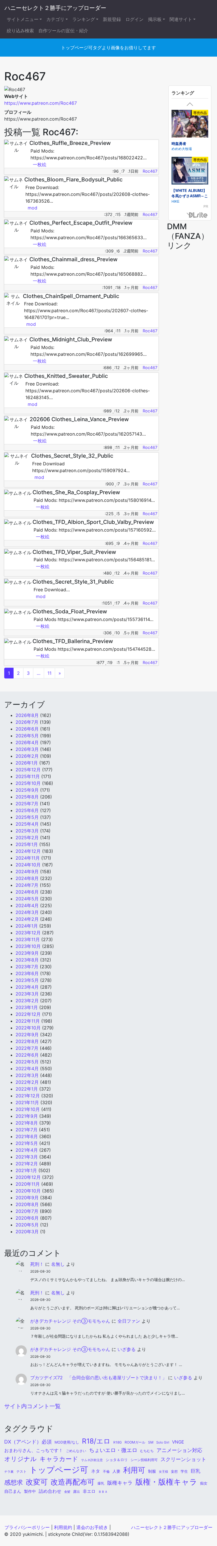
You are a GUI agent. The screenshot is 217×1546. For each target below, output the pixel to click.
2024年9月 (27, 871)
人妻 (116, 1471)
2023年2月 (27, 1000)
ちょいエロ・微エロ (113, 1450)
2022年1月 (27, 1089)
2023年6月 (27, 973)
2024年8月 (27, 878)
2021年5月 (27, 1143)
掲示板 (155, 19)
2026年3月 (27, 749)
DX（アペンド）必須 (28, 1442)
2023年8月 (27, 960)
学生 (184, 1471)
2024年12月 (28, 851)
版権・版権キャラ (166, 1481)
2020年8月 (27, 1204)
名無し (58, 1264)
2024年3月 (27, 912)
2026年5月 (27, 735)
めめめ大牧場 (182, 148)
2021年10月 (28, 1109)
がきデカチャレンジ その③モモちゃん (70, 1321)
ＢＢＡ (103, 1492)
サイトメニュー (22, 19)
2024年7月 (27, 885)
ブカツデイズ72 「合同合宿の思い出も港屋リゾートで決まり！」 (98, 1377)
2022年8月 (27, 1041)
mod (32, 208)
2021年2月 (27, 1163)
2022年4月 (27, 1068)
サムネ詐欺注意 (92, 1460)
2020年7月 (27, 1211)
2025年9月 (27, 790)
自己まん (12, 1491)
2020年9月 (27, 1197)
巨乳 (195, 1471)
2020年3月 (27, 1231)
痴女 (203, 1483)
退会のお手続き (92, 1527)
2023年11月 (28, 939)
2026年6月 (27, 729)
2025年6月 (27, 810)
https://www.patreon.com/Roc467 (40, 103)
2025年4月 (27, 824)
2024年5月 (27, 899)
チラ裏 (9, 1472)
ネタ (95, 1471)
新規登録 (112, 19)
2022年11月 (28, 1021)
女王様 (163, 1472)
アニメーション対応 (179, 1450)
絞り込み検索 (20, 30)
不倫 (106, 1471)
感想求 (13, 1482)
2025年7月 (27, 803)
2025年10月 (28, 783)
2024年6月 (27, 892)
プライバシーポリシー (27, 1527)
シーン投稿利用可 (144, 1460)
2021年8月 (27, 1123)
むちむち (147, 1451)
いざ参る (127, 1349)
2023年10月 (28, 946)
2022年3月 (27, 1075)
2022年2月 (27, 1082)
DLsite (198, 215)
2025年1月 (27, 844)
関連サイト (181, 19)
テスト (21, 1472)
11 (49, 673)
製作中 (30, 1491)
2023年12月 (28, 932)
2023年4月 (27, 987)
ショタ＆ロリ (117, 1459)
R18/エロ (96, 1441)
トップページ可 (58, 1470)
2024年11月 (28, 858)
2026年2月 (27, 756)
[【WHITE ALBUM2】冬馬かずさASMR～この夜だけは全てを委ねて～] (190, 171)
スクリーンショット (183, 1459)
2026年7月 (27, 722)
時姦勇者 (179, 143)
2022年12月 (28, 1014)
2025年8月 (27, 797)
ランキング (83, 19)
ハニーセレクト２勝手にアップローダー (55, 8)
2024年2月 (27, 919)
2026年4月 (27, 742)
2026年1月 (27, 763)
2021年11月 (27, 1102)
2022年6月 (27, 1055)
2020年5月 (27, 1225)
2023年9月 (27, 953)
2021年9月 (27, 1116)
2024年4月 (27, 905)
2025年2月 (27, 837)
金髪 (67, 1492)
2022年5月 (27, 1062)
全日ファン (129, 1321)
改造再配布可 (73, 1482)
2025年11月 (28, 776)
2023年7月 (27, 966)
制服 (152, 1471)
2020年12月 (28, 1177)
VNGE (178, 1442)
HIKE (175, 201)
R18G (117, 1442)
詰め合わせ (50, 1491)
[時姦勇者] (190, 124)
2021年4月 (27, 1150)
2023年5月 (27, 980)
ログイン (134, 19)
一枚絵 (39, 164)
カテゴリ (55, 19)
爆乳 (100, 1483)
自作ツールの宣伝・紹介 (63, 30)
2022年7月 (27, 1048)
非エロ (89, 1491)
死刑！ (37, 1264)
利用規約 (63, 1527)
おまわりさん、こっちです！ (33, 1450)
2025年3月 (27, 831)
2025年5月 (27, 817)
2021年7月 (27, 1129)
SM (150, 1442)
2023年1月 (27, 1007)
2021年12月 (28, 1096)
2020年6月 (27, 1218)
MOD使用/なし (67, 1442)
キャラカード (59, 1459)
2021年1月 (26, 1170)
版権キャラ (120, 1483)
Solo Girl (162, 1442)
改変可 (37, 1481)
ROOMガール (135, 1442)
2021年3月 (27, 1157)
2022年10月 (28, 1028)
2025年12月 (28, 769)
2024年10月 (28, 865)
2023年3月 (27, 994)
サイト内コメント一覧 (32, 1406)
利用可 (134, 1470)
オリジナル (20, 1459)
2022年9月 (27, 1034)
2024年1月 (27, 926)
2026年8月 (27, 715)
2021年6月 (27, 1136)
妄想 (174, 1472)
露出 (76, 1492)
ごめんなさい (76, 1451)
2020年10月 (28, 1191)
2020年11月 (28, 1184)
